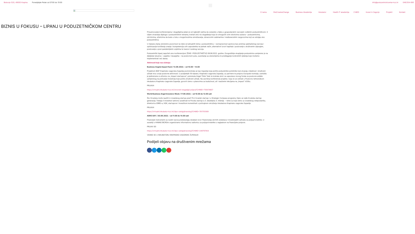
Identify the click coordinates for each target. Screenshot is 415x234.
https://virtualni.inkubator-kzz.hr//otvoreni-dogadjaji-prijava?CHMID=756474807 (180, 90)
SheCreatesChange (281, 12)
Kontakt (402, 12)
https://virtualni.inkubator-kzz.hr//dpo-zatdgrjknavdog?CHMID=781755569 (178, 111)
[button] (210, 5)
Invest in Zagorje (372, 12)
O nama (263, 12)
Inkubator (322, 12)
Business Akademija (304, 12)
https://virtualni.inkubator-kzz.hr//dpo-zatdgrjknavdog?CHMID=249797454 (178, 131)
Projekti (389, 12)
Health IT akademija (341, 12)
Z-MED (356, 12)
